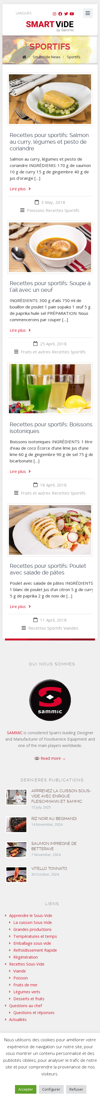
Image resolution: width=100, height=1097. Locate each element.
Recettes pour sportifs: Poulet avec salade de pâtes (48, 569)
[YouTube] (72, 13)
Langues (24, 13)
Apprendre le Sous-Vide (30, 915)
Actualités (18, 1019)
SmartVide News (47, 56)
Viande (19, 971)
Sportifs (73, 56)
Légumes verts (26, 991)
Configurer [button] (51, 1089)
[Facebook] (60, 13)
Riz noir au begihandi (54, 818)
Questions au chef (25, 1005)
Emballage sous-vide (32, 943)
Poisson (20, 978)
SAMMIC (14, 732)
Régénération (25, 957)
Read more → (53, 758)
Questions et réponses (33, 1012)
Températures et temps (35, 936)
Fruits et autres (36, 351)
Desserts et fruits (28, 998)
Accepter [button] (25, 1089)
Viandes (70, 628)
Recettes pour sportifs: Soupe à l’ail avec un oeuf (50, 286)
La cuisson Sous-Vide (32, 922)
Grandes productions (32, 929)
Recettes (54, 210)
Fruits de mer (25, 984)
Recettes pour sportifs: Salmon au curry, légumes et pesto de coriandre (49, 142)
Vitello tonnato (49, 868)
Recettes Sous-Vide (26, 964)
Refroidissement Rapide (35, 950)
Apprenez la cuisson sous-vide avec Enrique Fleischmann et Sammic (61, 796)
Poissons (35, 210)
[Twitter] (66, 13)
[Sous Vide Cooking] (50, 27)
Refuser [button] (76, 1089)
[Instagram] (54, 13)
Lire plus (18, 188)
